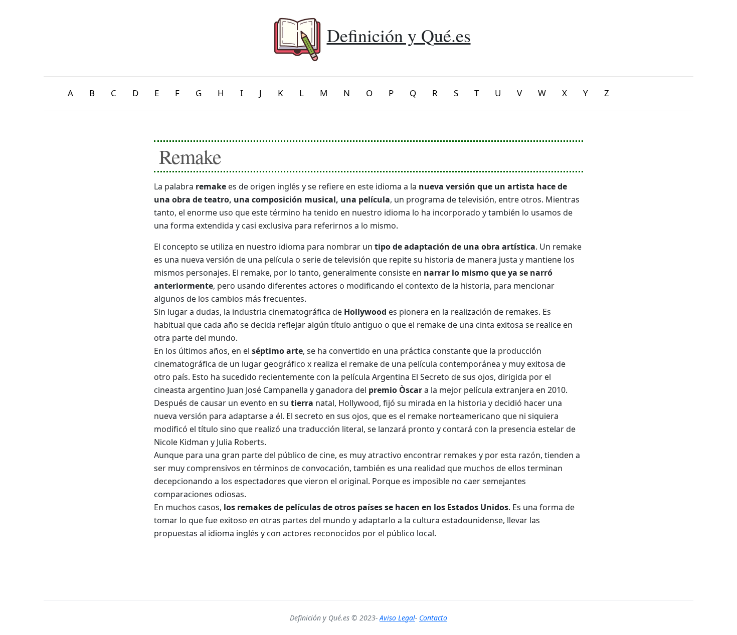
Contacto (433, 617)
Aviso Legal (397, 617)
